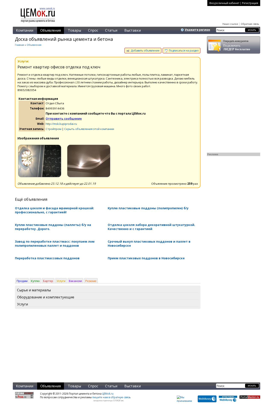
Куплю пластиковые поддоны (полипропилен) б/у (148, 208)
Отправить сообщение (64, 119)
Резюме (90, 281)
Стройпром (53, 129)
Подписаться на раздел (183, 50)
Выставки (132, 30)
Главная (19, 44)
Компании (24, 30)
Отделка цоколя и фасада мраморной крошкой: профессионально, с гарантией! (54, 210)
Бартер (48, 281)
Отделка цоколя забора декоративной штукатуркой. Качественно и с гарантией (151, 227)
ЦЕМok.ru (107, 393)
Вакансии (75, 281)
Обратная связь (250, 23)
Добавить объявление (145, 50)
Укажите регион (197, 30)
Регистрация (250, 3)
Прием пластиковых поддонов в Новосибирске (146, 258)
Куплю (35, 281)
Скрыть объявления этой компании (89, 129)
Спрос (93, 30)
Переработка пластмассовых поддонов (47, 258)
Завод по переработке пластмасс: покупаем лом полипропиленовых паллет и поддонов (54, 243)
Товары (74, 30)
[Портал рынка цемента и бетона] (38, 23)
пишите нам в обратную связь (111, 397)
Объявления (50, 30)
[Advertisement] (107, 346)
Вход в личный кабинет (224, 3)
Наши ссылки (230, 23)
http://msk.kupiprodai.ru (61, 124)
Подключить (236, 45)
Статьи (111, 30)
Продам (22, 281)
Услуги (61, 281)
